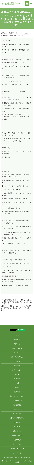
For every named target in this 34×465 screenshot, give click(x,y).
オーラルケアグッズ (17, 409)
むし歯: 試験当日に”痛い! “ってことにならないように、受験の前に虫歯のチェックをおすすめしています (17, 302)
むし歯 (17, 383)
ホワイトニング (17, 370)
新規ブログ (17, 440)
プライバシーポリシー (17, 448)
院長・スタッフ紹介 (17, 357)
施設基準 (17, 426)
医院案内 (17, 339)
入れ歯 (17, 374)
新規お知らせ (17, 431)
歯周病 (17, 387)
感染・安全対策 (17, 348)
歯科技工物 (17, 405)
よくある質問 (17, 413)
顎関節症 (17, 392)
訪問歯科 (17, 378)
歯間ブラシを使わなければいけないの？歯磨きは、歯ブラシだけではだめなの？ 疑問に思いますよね (16, 308)
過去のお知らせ (17, 435)
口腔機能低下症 (17, 400)
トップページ (4, 32)
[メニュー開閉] (31, 3)
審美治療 (17, 365)
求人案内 (17, 352)
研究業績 (17, 422)
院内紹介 (17, 344)
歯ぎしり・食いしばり (17, 396)
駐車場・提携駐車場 (17, 418)
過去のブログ (14, 32)
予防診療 (17, 361)
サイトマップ (17, 453)
